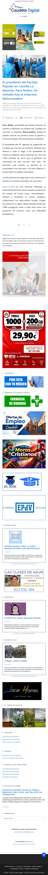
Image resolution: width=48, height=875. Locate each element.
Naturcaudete (8, 186)
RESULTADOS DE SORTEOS (11, 742)
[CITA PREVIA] (24, 381)
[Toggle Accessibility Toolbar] (43, 854)
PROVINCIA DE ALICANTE (10, 772)
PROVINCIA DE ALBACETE (10, 769)
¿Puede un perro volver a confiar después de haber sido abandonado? (22, 547)
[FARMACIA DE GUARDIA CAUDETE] (24, 401)
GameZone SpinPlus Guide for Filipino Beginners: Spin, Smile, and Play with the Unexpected (22, 792)
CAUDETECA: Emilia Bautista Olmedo (22, 618)
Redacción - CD (12, 118)
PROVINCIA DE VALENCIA (10, 774)
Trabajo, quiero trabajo (15, 660)
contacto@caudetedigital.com (24, 832)
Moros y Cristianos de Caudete (12, 758)
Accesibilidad (14, 869)
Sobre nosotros (10, 866)
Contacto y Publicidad (31, 869)
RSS (21, 869)
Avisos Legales (36, 866)
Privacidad (27, 866)
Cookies (19, 866)
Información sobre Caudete (11, 755)
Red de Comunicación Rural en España (24, 844)
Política (41, 118)
